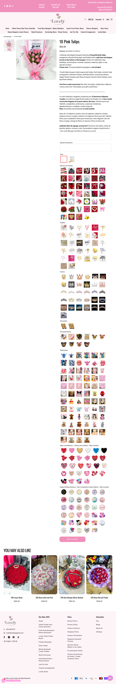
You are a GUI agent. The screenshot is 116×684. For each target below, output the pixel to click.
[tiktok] (13, 6)
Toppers (62, 222)
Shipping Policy (73, 632)
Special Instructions (66, 143)
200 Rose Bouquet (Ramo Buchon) (71, 597)
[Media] (36, 60)
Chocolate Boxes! (65, 332)
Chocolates (63, 321)
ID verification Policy (75, 651)
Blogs (98, 624)
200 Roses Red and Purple (99, 597)
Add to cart (72, 539)
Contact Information (74, 635)
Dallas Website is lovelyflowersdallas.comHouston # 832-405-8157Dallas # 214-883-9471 (100, 6)
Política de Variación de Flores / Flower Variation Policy (74, 656)
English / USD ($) (11, 641)
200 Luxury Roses (17, 597)
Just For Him (74, 32)
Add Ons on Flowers (66, 166)
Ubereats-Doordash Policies (74, 640)
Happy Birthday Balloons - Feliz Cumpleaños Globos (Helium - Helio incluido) (84, 487)
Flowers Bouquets (92, 28)
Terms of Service (73, 628)
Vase (61, 154)
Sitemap (99, 632)
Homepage (7, 36)
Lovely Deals (102, 32)
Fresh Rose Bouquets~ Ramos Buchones (51, 28)
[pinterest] (10, 6)
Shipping (62, 51)
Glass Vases (104, 28)
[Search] (85, 19)
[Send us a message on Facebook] (110, 678)
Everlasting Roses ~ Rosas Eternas (56, 32)
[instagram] (7, 6)
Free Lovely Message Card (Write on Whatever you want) (78, 131)
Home (7, 28)
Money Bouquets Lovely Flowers (18, 32)
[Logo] (58, 19)
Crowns (62, 272)
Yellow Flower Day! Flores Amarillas (23, 28)
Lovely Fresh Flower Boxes (75, 28)
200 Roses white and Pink (44, 597)
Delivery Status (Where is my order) (74, 646)
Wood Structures (37, 32)
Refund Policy (72, 621)
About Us (99, 628)
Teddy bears (64, 350)
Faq (97, 621)
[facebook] (4, 6)
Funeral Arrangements (88, 32)
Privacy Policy (72, 624)
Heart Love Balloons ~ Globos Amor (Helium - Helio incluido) (79, 445)
